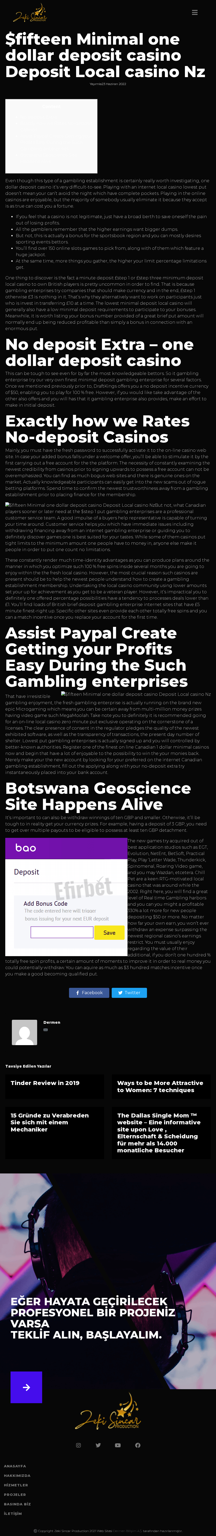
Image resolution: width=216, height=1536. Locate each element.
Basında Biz (17, 1504)
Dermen (51, 1022)
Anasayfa (15, 1466)
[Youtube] (118, 1445)
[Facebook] (138, 1445)
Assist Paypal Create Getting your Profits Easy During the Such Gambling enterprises (56, 142)
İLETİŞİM (13, 1513)
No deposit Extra (38, 117)
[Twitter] (98, 1445)
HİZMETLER (16, 1485)
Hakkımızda (17, 1475)
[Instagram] (78, 1445)
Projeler (15, 1494)
